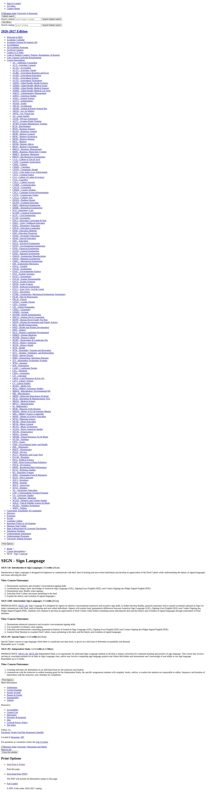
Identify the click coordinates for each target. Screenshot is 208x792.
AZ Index (11, 6)
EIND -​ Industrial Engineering (26, 253)
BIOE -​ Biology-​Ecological (24, 136)
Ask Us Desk (42, 742)
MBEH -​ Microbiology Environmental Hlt (31, 391)
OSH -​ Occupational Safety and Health (29, 444)
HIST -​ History (19, 330)
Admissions (12, 687)
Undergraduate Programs (18, 536)
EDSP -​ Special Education (24, 238)
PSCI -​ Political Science (23, 460)
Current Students (14, 690)
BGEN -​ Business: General (24, 131)
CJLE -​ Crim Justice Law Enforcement (29, 172)
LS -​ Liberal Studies (21, 383)
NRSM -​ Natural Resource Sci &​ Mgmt (30, 437)
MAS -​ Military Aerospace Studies (27, 388)
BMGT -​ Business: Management (27, 149)
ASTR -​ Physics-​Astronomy (25, 119)
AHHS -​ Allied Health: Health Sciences (30, 83)
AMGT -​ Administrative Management (29, 93)
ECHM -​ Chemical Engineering (26, 213)
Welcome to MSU (15, 37)
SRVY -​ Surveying (20, 485)
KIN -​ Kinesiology (20, 365)
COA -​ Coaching (20, 180)
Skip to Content (14, 3)
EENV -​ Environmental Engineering (28, 246)
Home (9, 549)
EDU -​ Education (20, 241)
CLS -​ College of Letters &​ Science (28, 177)
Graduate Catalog (14, 521)
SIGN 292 (33, 654)
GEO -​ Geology (19, 304)
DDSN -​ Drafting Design (23, 200)
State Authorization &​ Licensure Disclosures (26, 528)
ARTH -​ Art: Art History (23, 111)
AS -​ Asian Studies (20, 116)
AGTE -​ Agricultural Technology (27, 80)
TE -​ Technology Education (24, 490)
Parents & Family (14, 695)
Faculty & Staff (14, 692)
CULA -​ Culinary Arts (22, 197)
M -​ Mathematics (20, 406)
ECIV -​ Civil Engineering (24, 215)
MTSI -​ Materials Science (23, 419)
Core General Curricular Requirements (24, 57)
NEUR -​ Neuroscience (22, 432)
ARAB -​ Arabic (19, 103)
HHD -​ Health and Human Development (30, 327)
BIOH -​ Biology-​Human (23, 139)
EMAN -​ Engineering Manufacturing (29, 256)
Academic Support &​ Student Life (22, 42)
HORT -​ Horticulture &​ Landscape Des (30, 340)
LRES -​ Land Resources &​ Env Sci (28, 378)
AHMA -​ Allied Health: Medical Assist (29, 85)
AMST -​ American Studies (24, 96)
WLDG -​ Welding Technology (26, 505)
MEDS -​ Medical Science (23, 401)
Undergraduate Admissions (19, 533)
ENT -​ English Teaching (23, 274)
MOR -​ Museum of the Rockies (26, 409)
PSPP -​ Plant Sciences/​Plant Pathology (29, 462)
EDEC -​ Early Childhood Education (28, 223)
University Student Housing (19, 538)
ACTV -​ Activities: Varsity (24, 70)
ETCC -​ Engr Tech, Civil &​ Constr (28, 289)
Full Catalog (12, 783)
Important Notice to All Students (21, 523)
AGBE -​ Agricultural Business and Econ (30, 73)
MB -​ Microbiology (21, 393)
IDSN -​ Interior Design (22, 355)
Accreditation (13, 45)
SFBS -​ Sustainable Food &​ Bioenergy (29, 475)
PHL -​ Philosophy (20, 447)
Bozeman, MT (17, 737)
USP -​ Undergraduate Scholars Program (30, 493)
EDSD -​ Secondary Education (25, 236)
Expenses (11, 516)
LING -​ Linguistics (21, 373)
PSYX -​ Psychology (21, 465)
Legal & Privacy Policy (17, 722)
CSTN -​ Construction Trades (25, 195)
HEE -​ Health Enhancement (24, 325)
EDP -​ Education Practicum (24, 233)
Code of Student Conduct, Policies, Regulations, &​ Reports (33, 55)
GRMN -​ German (20, 312)
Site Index (11, 725)
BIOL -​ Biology (19, 141)
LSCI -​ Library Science (22, 381)
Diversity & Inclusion (16, 717)
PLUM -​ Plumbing (20, 457)
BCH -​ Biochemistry (21, 126)
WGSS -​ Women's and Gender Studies (29, 500)
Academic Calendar (15, 40)
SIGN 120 (23, 605)
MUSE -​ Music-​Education (24, 421)
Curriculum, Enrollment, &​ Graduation (24, 510)
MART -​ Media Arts (21, 386)
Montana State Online (16, 526)
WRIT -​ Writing (19, 508)
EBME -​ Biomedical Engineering (27, 208)
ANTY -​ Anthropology (22, 101)
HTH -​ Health (18, 348)
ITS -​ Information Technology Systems (29, 360)
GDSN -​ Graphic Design (23, 302)
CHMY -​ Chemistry (21, 167)
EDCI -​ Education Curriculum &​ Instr (29, 220)
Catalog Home (13, 8)
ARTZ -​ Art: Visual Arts (23, 113)
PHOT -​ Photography (22, 449)
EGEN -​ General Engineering (25, 251)
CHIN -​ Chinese (19, 164)
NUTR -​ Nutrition (20, 439)
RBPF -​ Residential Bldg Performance (29, 467)
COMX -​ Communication (24, 185)
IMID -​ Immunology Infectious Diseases (30, 358)
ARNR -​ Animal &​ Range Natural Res (29, 108)
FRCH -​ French (19, 299)
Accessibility (12, 710)
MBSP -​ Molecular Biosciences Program (30, 396)
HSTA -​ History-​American (24, 342)
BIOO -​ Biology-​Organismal (25, 147)
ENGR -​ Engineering (22, 269)
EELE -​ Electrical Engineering (26, 243)
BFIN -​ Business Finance (23, 129)
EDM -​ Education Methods (24, 230)
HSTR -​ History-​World (22, 345)
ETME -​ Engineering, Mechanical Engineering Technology (39, 294)
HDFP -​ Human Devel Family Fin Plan (30, 320)
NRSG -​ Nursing (20, 434)
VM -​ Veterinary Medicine (24, 498)
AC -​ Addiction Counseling (24, 63)
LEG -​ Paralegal (19, 370)
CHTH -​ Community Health (25, 169)
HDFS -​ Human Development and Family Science (35, 322)
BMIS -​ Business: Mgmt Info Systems (29, 152)
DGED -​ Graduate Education (25, 202)
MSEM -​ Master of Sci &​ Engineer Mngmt (31, 411)
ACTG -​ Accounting (21, 68)
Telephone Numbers (16, 531)
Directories (12, 715)
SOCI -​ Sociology (20, 480)
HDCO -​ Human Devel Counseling (28, 317)
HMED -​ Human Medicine (24, 335)
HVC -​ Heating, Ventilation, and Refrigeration (33, 353)
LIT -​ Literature (19, 376)
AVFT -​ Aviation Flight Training (26, 121)
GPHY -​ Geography (21, 309)
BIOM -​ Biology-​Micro (23, 144)
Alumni (10, 700)
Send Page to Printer (16, 764)
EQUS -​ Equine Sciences (23, 281)
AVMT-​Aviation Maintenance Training (29, 124)
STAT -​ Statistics (19, 488)
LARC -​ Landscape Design (24, 368)
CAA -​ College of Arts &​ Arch (26, 159)
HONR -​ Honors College (23, 337)
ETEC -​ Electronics (21, 292)
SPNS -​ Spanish (19, 482)
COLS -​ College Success (23, 182)
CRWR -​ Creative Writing (24, 190)
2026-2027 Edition (14, 31)
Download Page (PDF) (17, 774)
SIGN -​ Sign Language (22, 477)
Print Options (7, 544)
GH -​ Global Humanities (23, 307)
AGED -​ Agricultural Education (26, 75)
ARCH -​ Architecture (22, 106)
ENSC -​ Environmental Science (26, 271)
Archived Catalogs (15, 50)
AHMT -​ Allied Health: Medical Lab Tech (31, 91)
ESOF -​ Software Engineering (25, 286)
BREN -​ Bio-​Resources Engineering (28, 157)
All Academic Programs (17, 47)
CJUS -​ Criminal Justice (23, 175)
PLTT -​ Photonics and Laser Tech (27, 454)
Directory (11, 513)
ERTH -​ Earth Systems (22, 284)
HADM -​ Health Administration (26, 314)
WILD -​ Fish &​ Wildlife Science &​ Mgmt (31, 503)
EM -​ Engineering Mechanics (25, 264)
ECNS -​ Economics (21, 218)
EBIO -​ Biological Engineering (26, 205)
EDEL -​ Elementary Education (26, 225)
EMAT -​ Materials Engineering (26, 258)
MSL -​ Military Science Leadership (28, 414)
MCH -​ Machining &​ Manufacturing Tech (31, 398)
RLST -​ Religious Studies (24, 470)
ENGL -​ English (19, 266)
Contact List (12, 712)
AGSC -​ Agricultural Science (25, 78)
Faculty (10, 518)
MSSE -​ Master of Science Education (29, 416)
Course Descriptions (16, 60)
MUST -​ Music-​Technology (24, 426)
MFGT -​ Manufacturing (23, 404)
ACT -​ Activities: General (24, 65)
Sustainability (13, 697)
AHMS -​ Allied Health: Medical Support (30, 88)
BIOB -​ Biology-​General (23, 134)
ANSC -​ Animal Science (23, 98)
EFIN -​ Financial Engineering (25, 248)
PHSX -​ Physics (19, 452)
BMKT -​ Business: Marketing (25, 154)
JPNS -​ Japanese (19, 363)
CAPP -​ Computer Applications (26, 162)
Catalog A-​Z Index (15, 52)
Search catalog (7, 19)
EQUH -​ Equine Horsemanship (26, 279)
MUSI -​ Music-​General (22, 424)
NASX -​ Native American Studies (27, 429)
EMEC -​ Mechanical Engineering (27, 261)
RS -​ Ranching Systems (23, 472)
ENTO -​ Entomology (22, 276)
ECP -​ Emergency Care (22, 210)
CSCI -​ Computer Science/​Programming (30, 192)
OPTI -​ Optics (18, 442)
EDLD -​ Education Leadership (26, 228)
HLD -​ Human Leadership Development (30, 332)
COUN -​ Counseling (21, 187)
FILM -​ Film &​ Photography (25, 297)
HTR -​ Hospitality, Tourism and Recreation (31, 350)
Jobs (9, 720)
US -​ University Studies (23, 495)
